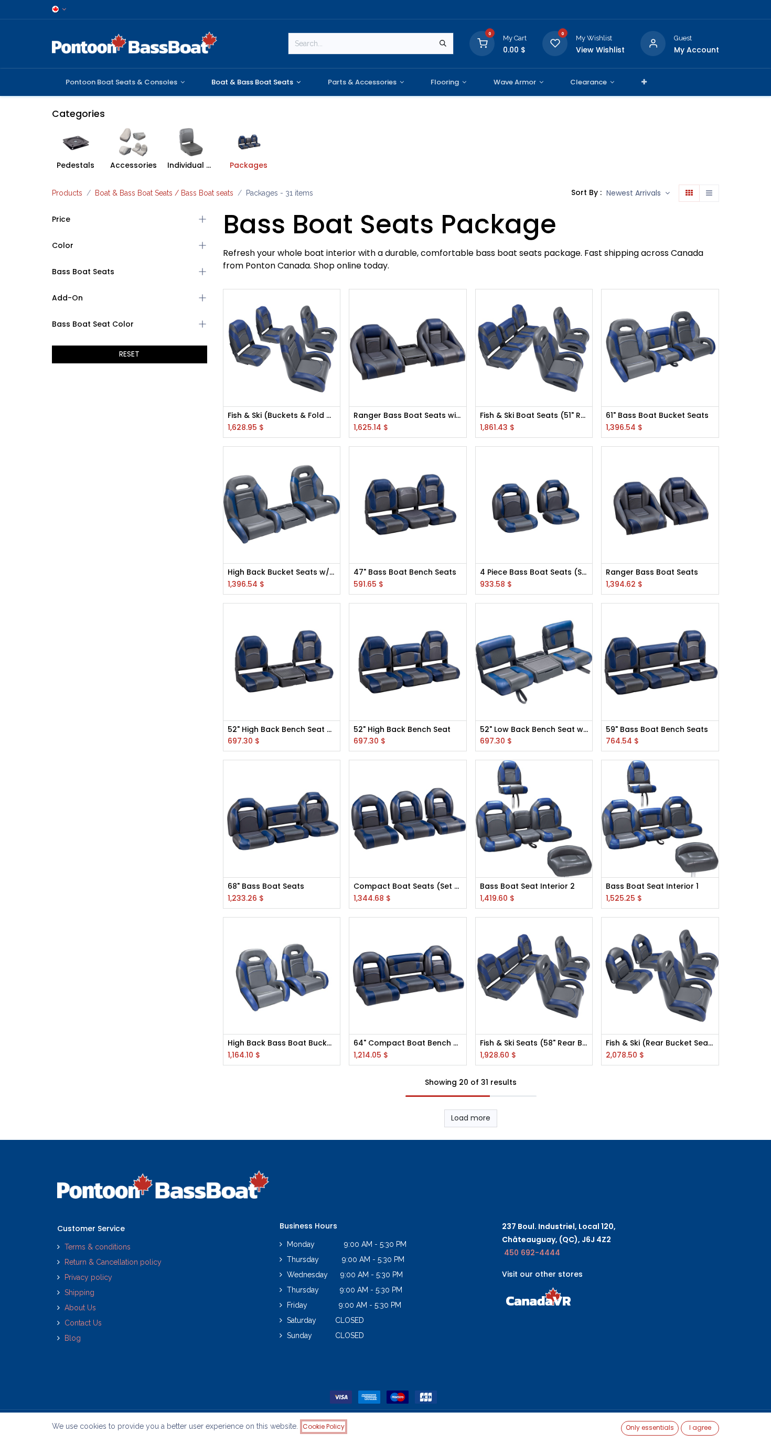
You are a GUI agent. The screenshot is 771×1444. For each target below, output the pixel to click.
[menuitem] (125, 82)
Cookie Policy (324, 1426)
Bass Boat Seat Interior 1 (652, 886)
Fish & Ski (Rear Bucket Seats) (660, 1043)
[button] (638, 193)
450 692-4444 (532, 1252)
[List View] (709, 193)
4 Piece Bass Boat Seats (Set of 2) (534, 572)
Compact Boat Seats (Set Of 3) (408, 886)
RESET (129, 354)
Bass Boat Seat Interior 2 (527, 886)
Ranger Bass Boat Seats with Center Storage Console (408, 415)
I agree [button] (700, 1427)
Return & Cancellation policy (113, 1262)
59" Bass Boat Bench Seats (657, 729)
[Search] (443, 43)
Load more (470, 1118)
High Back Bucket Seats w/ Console (282, 572)
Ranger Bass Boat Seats (652, 572)
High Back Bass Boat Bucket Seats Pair (282, 1043)
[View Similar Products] (333, 377)
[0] (482, 43)
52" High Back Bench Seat (402, 729)
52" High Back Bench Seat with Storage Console (282, 729)
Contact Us (83, 1323)
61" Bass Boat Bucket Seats (657, 415)
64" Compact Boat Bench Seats (408, 1043)
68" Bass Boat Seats (266, 886)
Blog (73, 1338)
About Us (80, 1307)
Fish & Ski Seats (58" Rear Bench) (534, 1043)
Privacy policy (89, 1277)
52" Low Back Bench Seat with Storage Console (534, 729)
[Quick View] (333, 306)
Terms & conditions (98, 1247)
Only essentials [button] (650, 1427)
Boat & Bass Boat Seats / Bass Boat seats (164, 193)
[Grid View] (689, 193)
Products (67, 193)
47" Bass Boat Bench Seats (405, 572)
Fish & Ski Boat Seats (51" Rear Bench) (534, 415)
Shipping (79, 1292)
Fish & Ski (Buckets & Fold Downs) (282, 415)
